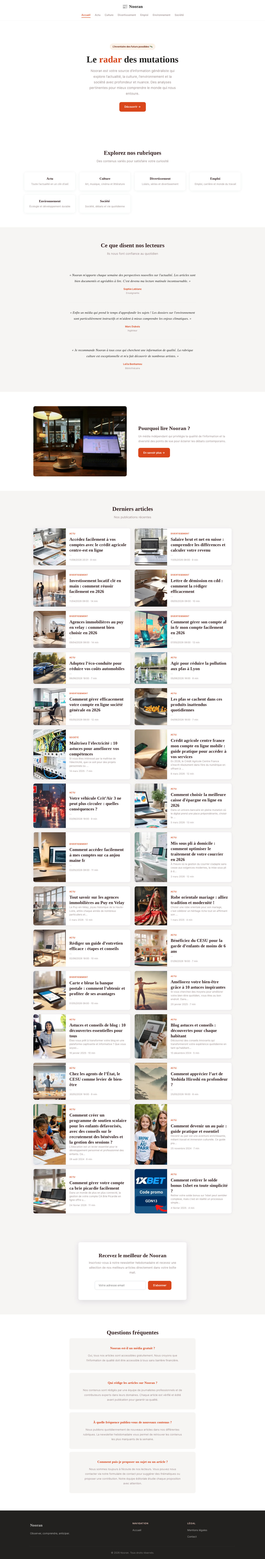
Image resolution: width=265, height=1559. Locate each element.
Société (179, 14)
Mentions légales (197, 1530)
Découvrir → (132, 106)
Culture (109, 14)
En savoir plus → (154, 452)
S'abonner (159, 1285)
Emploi (144, 14)
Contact (192, 1536)
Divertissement (127, 14)
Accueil (85, 14)
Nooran (132, 6)
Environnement (161, 14)
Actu (97, 14)
